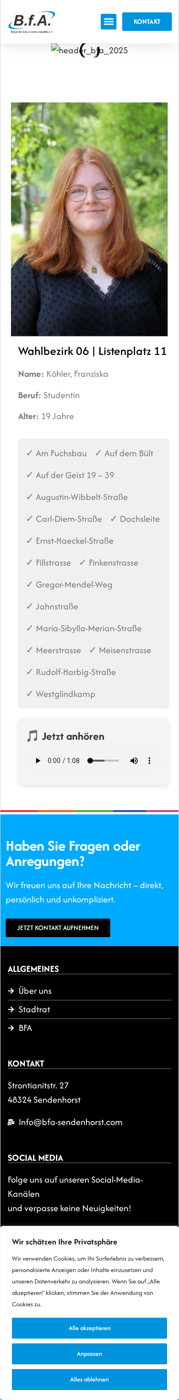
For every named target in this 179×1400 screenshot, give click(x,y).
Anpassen (89, 1353)
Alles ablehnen (89, 1379)
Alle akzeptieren (90, 1327)
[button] (108, 21)
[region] (89, 1313)
